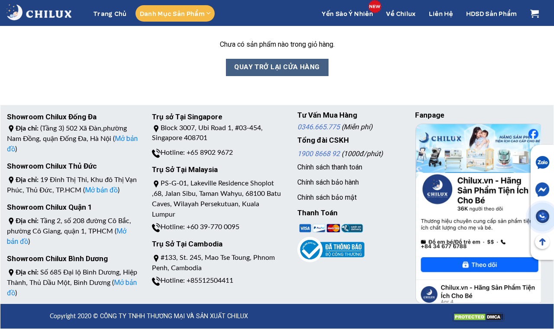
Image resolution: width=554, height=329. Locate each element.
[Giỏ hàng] (534, 13)
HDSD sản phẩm (491, 13)
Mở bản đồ (101, 190)
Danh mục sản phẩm (172, 13)
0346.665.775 (318, 127)
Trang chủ (110, 13)
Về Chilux (401, 13)
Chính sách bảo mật (327, 197)
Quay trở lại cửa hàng (277, 67)
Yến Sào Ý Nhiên (347, 13)
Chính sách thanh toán (329, 167)
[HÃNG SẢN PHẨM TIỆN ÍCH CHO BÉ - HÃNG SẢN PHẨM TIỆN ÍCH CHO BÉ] (38, 12)
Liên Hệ (441, 13)
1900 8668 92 (318, 154)
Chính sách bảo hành (328, 182)
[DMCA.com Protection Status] (478, 312)
